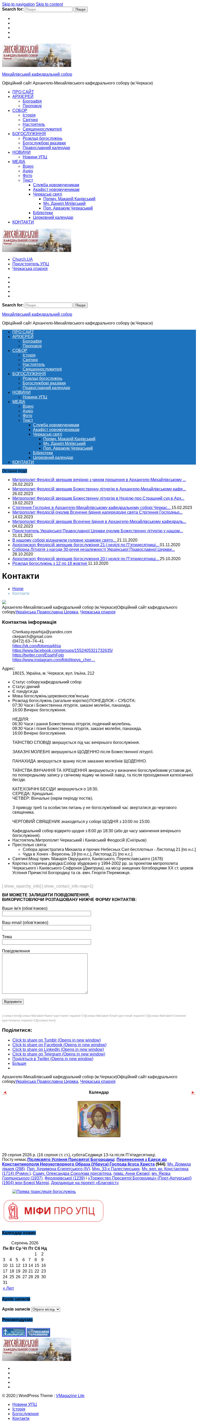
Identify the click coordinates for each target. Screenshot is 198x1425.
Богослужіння (25, 1414)
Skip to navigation (18, 4)
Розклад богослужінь (42, 138)
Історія (29, 115)
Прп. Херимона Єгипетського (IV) (58, 1169)
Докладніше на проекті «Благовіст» (85, 1183)
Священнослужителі (42, 129)
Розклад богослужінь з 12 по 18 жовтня (50, 563)
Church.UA (22, 259)
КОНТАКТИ (23, 222)
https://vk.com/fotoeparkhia (36, 646)
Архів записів (16, 1309)
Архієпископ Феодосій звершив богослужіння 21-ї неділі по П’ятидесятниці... (86, 545)
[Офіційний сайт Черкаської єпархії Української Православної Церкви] (38, 1335)
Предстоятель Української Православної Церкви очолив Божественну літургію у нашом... (97, 531)
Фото (27, 175)
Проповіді (32, 106)
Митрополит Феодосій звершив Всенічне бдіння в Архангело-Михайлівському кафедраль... (99, 521)
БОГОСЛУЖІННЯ (29, 134)
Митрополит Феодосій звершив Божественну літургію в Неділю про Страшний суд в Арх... (98, 498)
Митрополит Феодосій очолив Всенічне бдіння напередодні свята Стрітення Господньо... (97, 512)
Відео (28, 166)
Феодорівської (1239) (65, 1178)
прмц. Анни (131, 1173)
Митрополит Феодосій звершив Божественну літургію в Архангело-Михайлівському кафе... (99, 489)
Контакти (20, 1418)
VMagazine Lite (70, 1395)
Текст (28, 180)
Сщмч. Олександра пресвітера (72, 1173)
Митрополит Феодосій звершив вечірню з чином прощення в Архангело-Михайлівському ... (99, 479)
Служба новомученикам (56, 185)
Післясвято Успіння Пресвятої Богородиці (70, 1159)
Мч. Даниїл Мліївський (64, 203)
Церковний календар (53, 217)
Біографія (32, 101)
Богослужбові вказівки (44, 143)
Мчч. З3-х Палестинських (116, 1169)
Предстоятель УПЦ (30, 264)
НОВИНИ (21, 152)
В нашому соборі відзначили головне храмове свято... (64, 540)
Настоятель (34, 124)
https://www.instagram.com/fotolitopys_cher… (53, 660)
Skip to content (49, 4)
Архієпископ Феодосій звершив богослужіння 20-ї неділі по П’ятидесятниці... (86, 559)
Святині (30, 120)
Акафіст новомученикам (56, 189)
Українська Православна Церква (46, 612)
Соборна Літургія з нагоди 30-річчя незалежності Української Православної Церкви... (93, 549)
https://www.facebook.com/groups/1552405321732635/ (62, 650)
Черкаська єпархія (30, 268)
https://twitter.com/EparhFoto (38, 655)
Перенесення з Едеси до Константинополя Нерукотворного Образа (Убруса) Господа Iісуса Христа (84, 1161)
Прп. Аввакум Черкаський (68, 208)
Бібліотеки (43, 213)
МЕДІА (18, 161)
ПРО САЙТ (23, 92)
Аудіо (28, 171)
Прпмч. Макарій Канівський (69, 199)
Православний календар (46, 147)
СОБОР (19, 110)
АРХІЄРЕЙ (23, 96)
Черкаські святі (47, 194)
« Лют (8, 1288)
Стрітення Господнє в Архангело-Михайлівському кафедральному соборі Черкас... (91, 507)
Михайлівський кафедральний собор (37, 74)
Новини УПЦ (35, 157)
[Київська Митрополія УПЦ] (14, 1335)
